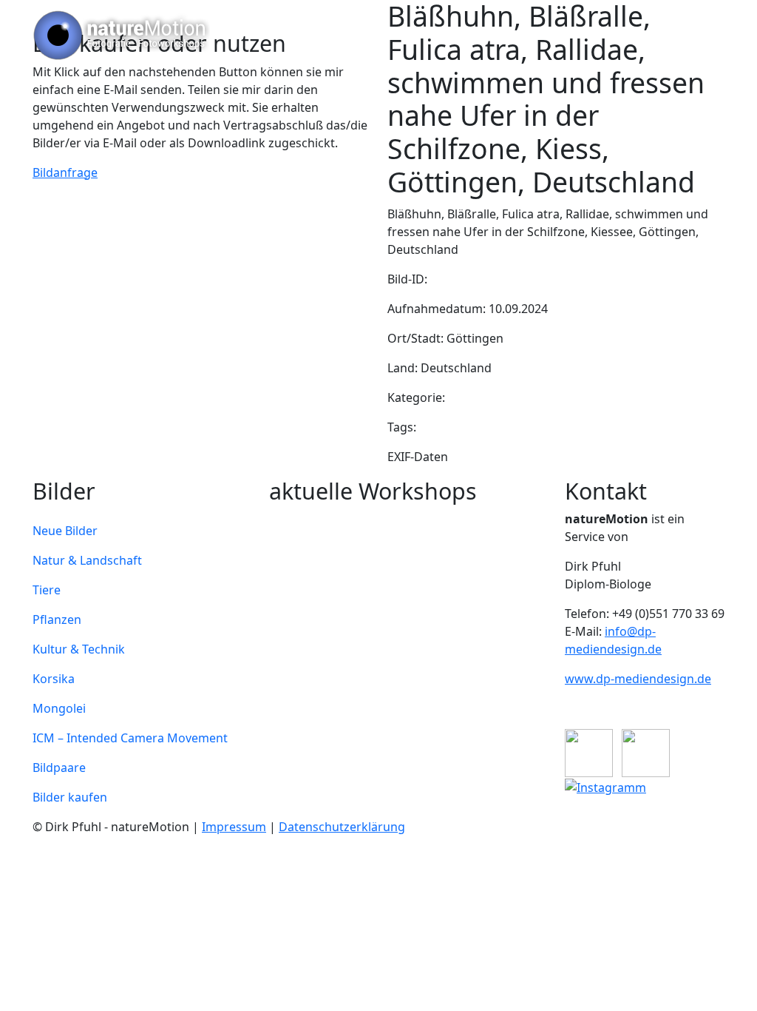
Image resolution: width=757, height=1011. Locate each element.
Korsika (54, 679)
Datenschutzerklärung (342, 827)
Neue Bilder (65, 531)
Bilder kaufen (70, 797)
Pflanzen (57, 619)
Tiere (47, 590)
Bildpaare (59, 767)
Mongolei (59, 708)
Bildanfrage (65, 172)
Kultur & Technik (79, 649)
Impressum (234, 827)
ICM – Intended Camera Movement (130, 738)
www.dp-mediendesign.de (638, 679)
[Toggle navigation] (703, 35)
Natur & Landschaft (87, 560)
